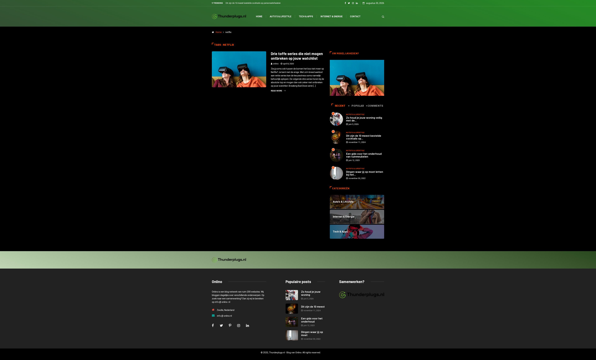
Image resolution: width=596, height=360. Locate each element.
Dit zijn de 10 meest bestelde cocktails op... (363, 137)
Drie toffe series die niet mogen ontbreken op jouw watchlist (297, 55)
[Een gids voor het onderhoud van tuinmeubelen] (292, 322)
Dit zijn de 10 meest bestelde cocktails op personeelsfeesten (253, 3)
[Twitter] (349, 3)
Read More (276, 91)
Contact (355, 16)
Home (259, 16)
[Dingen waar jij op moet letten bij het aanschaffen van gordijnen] (292, 335)
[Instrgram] (353, 3)
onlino (276, 64)
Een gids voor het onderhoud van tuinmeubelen (364, 155)
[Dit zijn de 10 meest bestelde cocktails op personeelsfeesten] (292, 309)
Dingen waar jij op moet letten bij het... (364, 173)
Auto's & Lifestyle (355, 115)
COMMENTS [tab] (375, 105)
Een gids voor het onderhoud (312, 320)
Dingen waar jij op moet (312, 333)
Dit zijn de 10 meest (313, 306)
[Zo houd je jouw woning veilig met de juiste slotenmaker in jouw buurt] (292, 295)
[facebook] (345, 3)
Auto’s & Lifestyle (280, 16)
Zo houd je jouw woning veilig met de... (364, 119)
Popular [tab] (358, 105)
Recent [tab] (340, 105)
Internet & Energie (332, 16)
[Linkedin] (357, 3)
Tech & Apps (306, 16)
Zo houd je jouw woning (311, 293)
